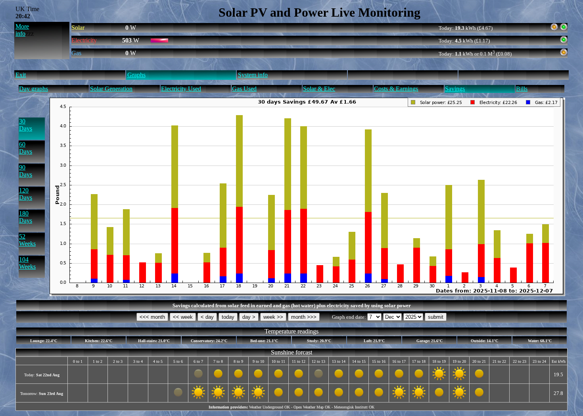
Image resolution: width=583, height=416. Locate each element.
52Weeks (27, 240)
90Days (25, 171)
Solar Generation (111, 88)
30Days (25, 125)
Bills (521, 88)
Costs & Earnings (396, 88)
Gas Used (244, 88)
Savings (455, 88)
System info (253, 74)
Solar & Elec (319, 88)
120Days (25, 194)
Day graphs (33, 88)
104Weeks (27, 263)
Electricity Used (181, 88)
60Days (25, 148)
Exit (20, 74)
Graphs (136, 74)
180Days (25, 217)
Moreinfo (22, 30)
